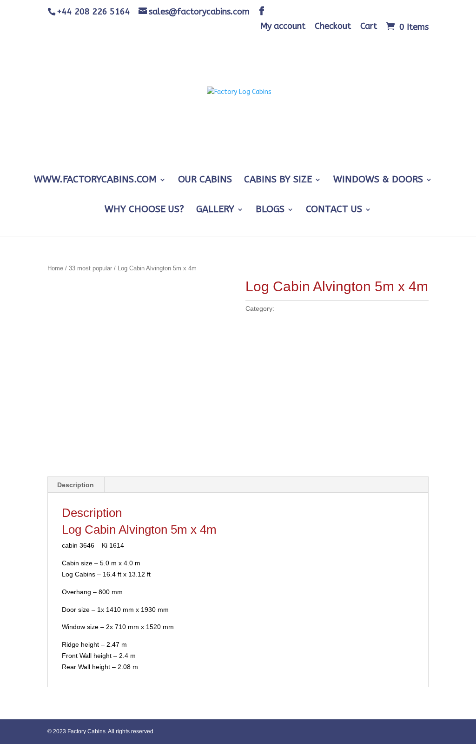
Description (75, 485)
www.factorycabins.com (95, 180)
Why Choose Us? (144, 210)
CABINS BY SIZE (278, 180)
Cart (368, 26)
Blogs (270, 210)
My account (282, 26)
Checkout (333, 26)
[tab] (76, 485)
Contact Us (334, 210)
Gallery (215, 210)
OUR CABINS (205, 180)
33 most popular (90, 268)
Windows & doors (378, 180)
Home (55, 268)
